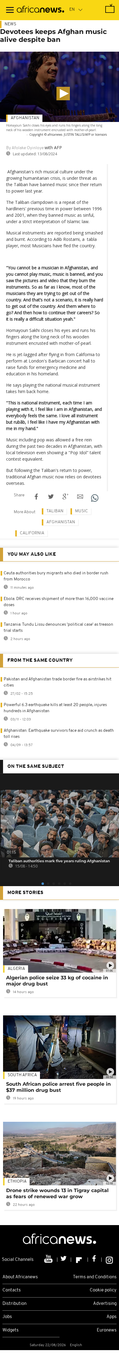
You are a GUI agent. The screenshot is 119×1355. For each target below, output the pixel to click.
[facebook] (95, 1259)
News (10, 24)
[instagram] (109, 1259)
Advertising (105, 1304)
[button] (63, 93)
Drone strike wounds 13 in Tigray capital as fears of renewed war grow (57, 1193)
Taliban (54, 511)
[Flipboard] (79, 1259)
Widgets (10, 1330)
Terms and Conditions (95, 1277)
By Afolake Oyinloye (25, 148)
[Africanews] (40, 10)
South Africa (22, 1075)
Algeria (16, 969)
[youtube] (49, 1259)
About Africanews (20, 1277)
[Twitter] (64, 1259)
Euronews (107, 1330)
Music (81, 511)
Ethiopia (17, 1181)
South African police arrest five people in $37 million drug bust (58, 1087)
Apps (111, 1317)
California (32, 533)
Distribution (14, 1304)
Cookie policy (103, 1290)
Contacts (11, 1290)
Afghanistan (25, 118)
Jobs (7, 1317)
